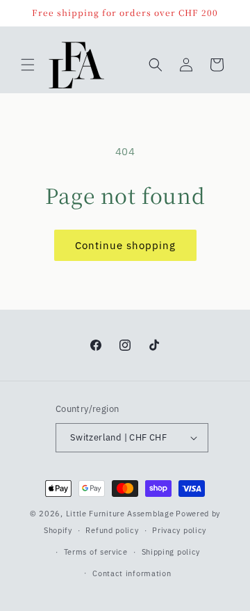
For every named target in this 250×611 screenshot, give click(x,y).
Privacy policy (179, 530)
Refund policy (111, 530)
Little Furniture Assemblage (120, 513)
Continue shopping (125, 245)
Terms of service (96, 552)
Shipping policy (171, 552)
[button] (27, 64)
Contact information (131, 573)
